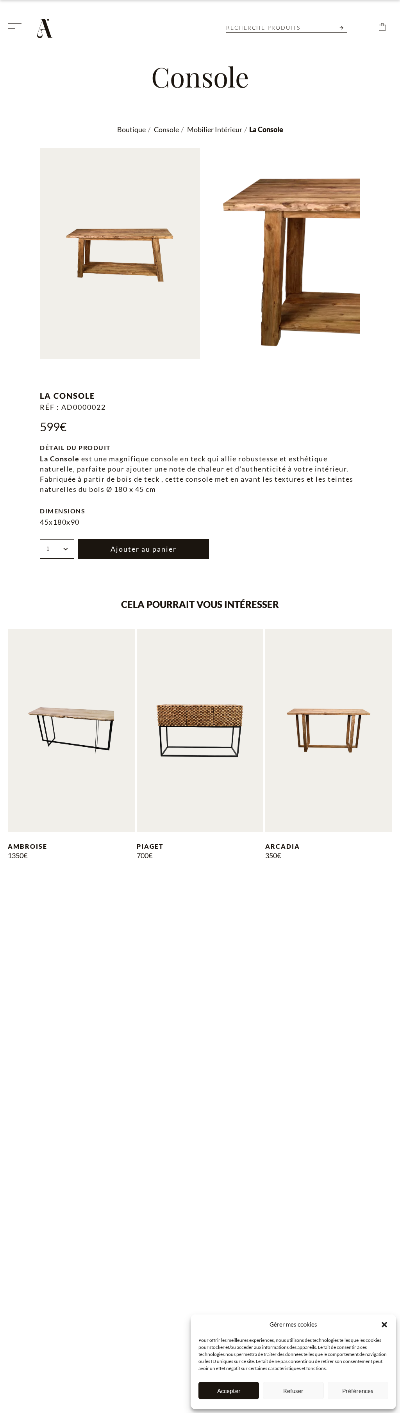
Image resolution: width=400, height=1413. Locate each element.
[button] (384, 1325)
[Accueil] (47, 28)
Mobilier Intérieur (214, 129)
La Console (266, 129)
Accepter (229, 1390)
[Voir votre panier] (382, 28)
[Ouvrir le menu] (14, 28)
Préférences (357, 1390)
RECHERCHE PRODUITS (263, 28)
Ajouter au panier (144, 549)
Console (166, 129)
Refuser (293, 1390)
